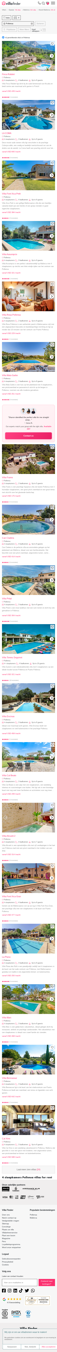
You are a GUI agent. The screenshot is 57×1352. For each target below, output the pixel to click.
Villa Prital (7, 598)
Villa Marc (6, 1017)
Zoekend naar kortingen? (47, 1282)
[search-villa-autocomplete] (43, 3)
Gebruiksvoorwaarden (11, 1259)
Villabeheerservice (9, 1233)
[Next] (52, 56)
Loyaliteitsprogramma (11, 1244)
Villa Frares (7, 477)
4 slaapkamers (9, 80)
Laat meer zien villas (28, 1169)
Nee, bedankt (30, 1347)
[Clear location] (32, 23)
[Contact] (39, 4)
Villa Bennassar (9, 1078)
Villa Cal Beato (9, 775)
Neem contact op (9, 1218)
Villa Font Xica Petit (11, 194)
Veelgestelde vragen (10, 1221)
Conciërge (6, 1227)
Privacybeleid (7, 1262)
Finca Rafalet (8, 74)
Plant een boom (8, 1235)
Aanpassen (12, 1347)
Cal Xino (6, 1138)
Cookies (5, 1265)
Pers (4, 1241)
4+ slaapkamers (10, 663)
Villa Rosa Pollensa (11, 315)
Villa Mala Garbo (10, 375)
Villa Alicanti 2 (8, 836)
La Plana (6, 957)
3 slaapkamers (9, 483)
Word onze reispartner (11, 1247)
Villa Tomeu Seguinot (12, 657)
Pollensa (7, 77)
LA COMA (6, 133)
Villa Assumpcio (9, 254)
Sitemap (5, 1224)
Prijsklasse (10, 29)
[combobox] (18, 23)
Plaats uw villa (8, 1229)
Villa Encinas (8, 716)
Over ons (6, 1215)
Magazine (6, 1238)
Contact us (28, 436)
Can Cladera (8, 538)
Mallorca (33, 1218)
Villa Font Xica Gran (11, 896)
